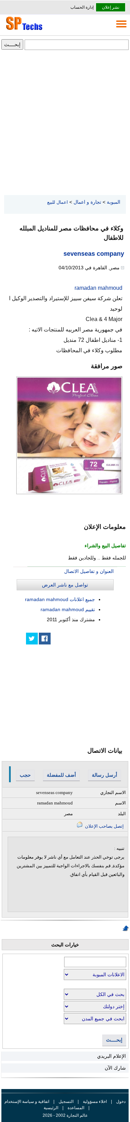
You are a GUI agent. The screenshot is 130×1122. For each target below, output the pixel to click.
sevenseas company (93, 253)
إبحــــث (114, 1040)
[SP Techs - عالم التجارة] (23, 30)
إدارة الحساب (82, 7)
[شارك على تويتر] (32, 638)
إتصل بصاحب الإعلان (104, 826)
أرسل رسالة (104, 775)
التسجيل (66, 1101)
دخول (120, 1101)
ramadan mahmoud (98, 288)
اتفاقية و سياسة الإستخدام (27, 1101)
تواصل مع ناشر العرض (65, 585)
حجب (25, 775)
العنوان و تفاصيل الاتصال (89, 571)
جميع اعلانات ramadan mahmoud (60, 599)
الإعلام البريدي (111, 1056)
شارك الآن (115, 1068)
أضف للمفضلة (61, 775)
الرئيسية (51, 1107)
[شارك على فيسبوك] (45, 638)
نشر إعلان (110, 7)
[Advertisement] (65, 123)
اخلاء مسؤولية (95, 1101)
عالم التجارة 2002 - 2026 (65, 1115)
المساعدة (76, 1107)
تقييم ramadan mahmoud (68, 609)
